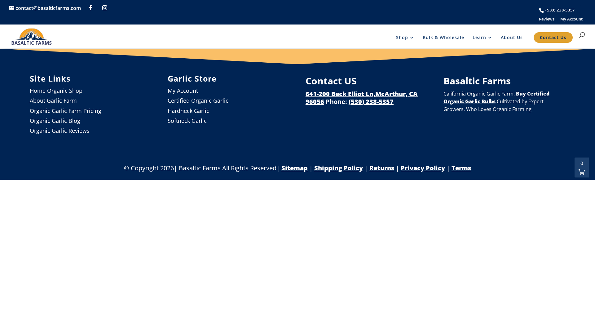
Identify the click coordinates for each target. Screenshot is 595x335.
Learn (479, 37)
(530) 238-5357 (560, 10)
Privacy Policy (423, 168)
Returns (381, 168)
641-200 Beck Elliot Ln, (340, 94)
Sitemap (294, 168)
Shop (402, 37)
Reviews (546, 19)
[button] (582, 168)
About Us (512, 37)
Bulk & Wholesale (443, 37)
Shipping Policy (338, 168)
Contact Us (553, 37)
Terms (461, 168)
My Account (571, 19)
